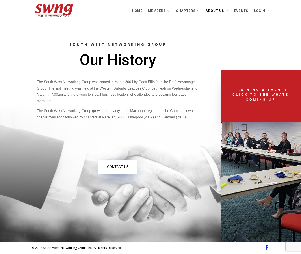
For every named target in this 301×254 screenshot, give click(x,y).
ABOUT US (215, 11)
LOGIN (259, 11)
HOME (137, 11)
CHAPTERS (186, 11)
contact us (118, 167)
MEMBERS (157, 11)
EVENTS (241, 11)
